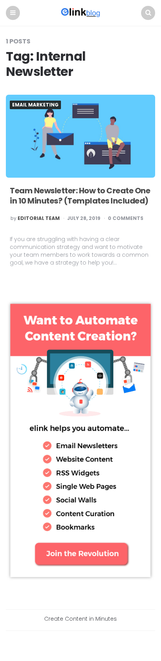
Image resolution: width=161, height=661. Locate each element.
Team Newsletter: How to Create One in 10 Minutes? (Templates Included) (80, 195)
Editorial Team (39, 218)
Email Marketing (35, 105)
